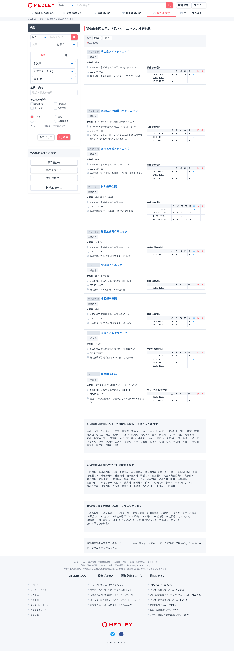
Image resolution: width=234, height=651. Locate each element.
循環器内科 (104, 472)
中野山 (162, 431)
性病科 (116, 486)
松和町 (153, 441)
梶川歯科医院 (109, 186)
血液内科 (91, 479)
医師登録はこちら (131, 575)
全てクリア (46, 137)
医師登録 (183, 5)
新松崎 (162, 434)
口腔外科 (159, 486)
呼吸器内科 (93, 475)
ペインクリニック (184, 482)
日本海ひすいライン (146, 520)
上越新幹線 (93, 513)
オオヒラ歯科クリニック (115, 148)
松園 (161, 441)
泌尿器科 (156, 475)
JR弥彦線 (92, 520)
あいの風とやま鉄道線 (98, 523)
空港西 (125, 431)
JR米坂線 (166, 513)
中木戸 (153, 431)
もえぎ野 (124, 438)
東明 (182, 431)
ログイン (199, 5)
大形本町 (145, 434)
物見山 (99, 434)
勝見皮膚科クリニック (114, 231)
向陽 (136, 441)
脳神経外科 (132, 475)
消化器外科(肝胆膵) (187, 472)
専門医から (53, 162)
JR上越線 (104, 516)
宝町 (154, 434)
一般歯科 (170, 486)
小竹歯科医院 (109, 298)
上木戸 (144, 431)
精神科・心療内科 (154, 482)
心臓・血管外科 (121, 472)
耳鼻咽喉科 (183, 479)
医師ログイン (158, 575)
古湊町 (127, 441)
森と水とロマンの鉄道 (184, 513)
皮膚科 (127, 482)
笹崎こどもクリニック (114, 333)
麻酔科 (137, 486)
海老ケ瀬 (189, 434)
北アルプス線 (185, 516)
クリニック (93, 52)
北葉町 (134, 434)
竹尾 (191, 438)
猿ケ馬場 (182, 438)
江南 (196, 431)
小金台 (144, 441)
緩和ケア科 (93, 486)
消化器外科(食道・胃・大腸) (159, 472)
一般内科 (91, 472)
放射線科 (147, 486)
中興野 (109, 441)
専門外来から (54, 170)
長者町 (116, 434)
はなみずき (107, 431)
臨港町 (90, 445)
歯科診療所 (93, 149)
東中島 (172, 434)
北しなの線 (128, 520)
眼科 (172, 479)
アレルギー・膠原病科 (110, 479)
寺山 (133, 438)
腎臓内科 (145, 475)
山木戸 (151, 438)
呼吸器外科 (106, 475)
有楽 (117, 431)
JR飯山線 (158, 516)
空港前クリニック (111, 265)
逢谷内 (134, 431)
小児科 (141, 479)
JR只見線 (92, 516)
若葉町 (113, 438)
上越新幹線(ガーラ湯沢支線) (115, 513)
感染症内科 (130, 479)
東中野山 (173, 431)
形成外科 (138, 482)
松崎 (168, 441)
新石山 (160, 438)
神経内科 (119, 475)
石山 (89, 438)
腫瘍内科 (105, 486)
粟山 (108, 434)
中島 (101, 441)
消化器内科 (137, 472)
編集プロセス (106, 575)
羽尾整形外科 (109, 374)
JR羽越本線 (153, 513)
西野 (117, 445)
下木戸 (125, 434)
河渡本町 (170, 438)
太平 (96, 431)
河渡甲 (186, 441)
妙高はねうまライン (169, 520)
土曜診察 (92, 57)
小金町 (141, 438)
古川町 (118, 441)
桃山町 (176, 441)
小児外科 (152, 479)
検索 (65, 137)
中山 (89, 431)
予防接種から (54, 177)
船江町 (99, 445)
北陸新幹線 (138, 513)
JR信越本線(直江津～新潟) (125, 516)
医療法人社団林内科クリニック (119, 110)
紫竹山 (195, 441)
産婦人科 (163, 479)
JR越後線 (170, 516)
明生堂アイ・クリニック (115, 51)
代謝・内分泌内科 (173, 475)
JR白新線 (146, 516)
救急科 (169, 482)
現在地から (55, 187)
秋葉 (189, 431)
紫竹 (105, 438)
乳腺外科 (189, 475)
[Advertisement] (146, 95)
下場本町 (91, 441)
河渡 (180, 434)
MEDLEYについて (79, 575)
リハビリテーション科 (110, 482)
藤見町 (109, 445)
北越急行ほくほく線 (109, 520)
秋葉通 (97, 438)
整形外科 (91, 482)
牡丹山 (90, 434)
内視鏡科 (126, 486)
